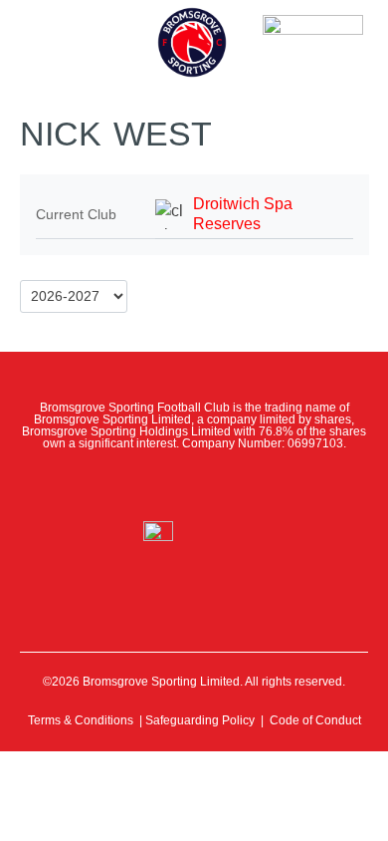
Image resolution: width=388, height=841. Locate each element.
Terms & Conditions (80, 720)
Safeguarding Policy (200, 720)
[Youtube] (238, 485)
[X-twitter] (150, 485)
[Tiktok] (281, 485)
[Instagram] (194, 485)
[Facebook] (106, 485)
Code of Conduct (315, 720)
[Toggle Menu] (48, 30)
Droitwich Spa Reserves (242, 213)
